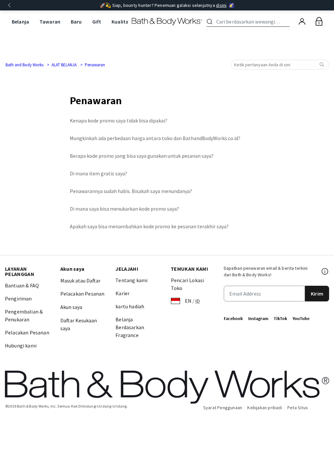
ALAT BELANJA (64, 65)
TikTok (280, 318)
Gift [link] (96, 21)
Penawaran (95, 65)
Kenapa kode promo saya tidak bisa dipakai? (118, 120)
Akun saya (71, 307)
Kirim (317, 293)
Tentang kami (131, 280)
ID (197, 301)
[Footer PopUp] (325, 271)
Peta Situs (297, 408)
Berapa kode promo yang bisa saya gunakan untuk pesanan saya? (142, 156)
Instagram (258, 318)
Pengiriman (18, 298)
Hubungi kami (21, 345)
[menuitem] (20, 21)
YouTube (301, 318)
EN (188, 301)
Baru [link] (76, 21)
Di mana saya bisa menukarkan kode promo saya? (124, 208)
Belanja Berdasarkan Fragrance (129, 327)
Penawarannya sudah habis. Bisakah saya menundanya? (131, 191)
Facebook (233, 318)
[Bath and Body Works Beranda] (167, 21)
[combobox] (249, 21)
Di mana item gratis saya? (98, 173)
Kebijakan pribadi (264, 408)
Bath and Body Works (24, 65)
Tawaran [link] (49, 21)
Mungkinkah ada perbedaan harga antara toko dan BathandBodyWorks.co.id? (155, 138)
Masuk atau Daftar (80, 280)
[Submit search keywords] (209, 21)
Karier (122, 293)
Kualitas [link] (121, 21)
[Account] (302, 21)
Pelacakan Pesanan (27, 332)
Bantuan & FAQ (22, 285)
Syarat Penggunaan (222, 408)
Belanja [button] (20, 21)
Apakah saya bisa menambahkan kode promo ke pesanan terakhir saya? (149, 226)
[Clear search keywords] (288, 21)
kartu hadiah (129, 306)
